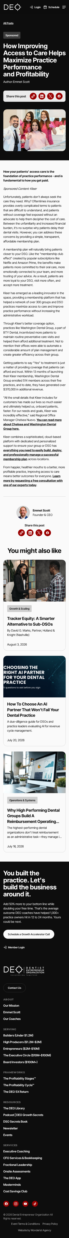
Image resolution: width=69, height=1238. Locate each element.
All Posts (8, 23)
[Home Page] (12, 7)
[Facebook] (6, 1204)
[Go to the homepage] (24, 971)
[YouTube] (25, 1204)
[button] (64, 7)
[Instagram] (16, 1204)
